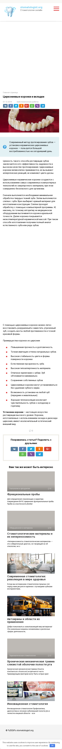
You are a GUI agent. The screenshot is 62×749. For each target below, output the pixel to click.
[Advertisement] (31, 56)
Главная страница (10, 93)
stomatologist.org (31, 7)
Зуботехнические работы (28, 102)
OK (52, 745)
